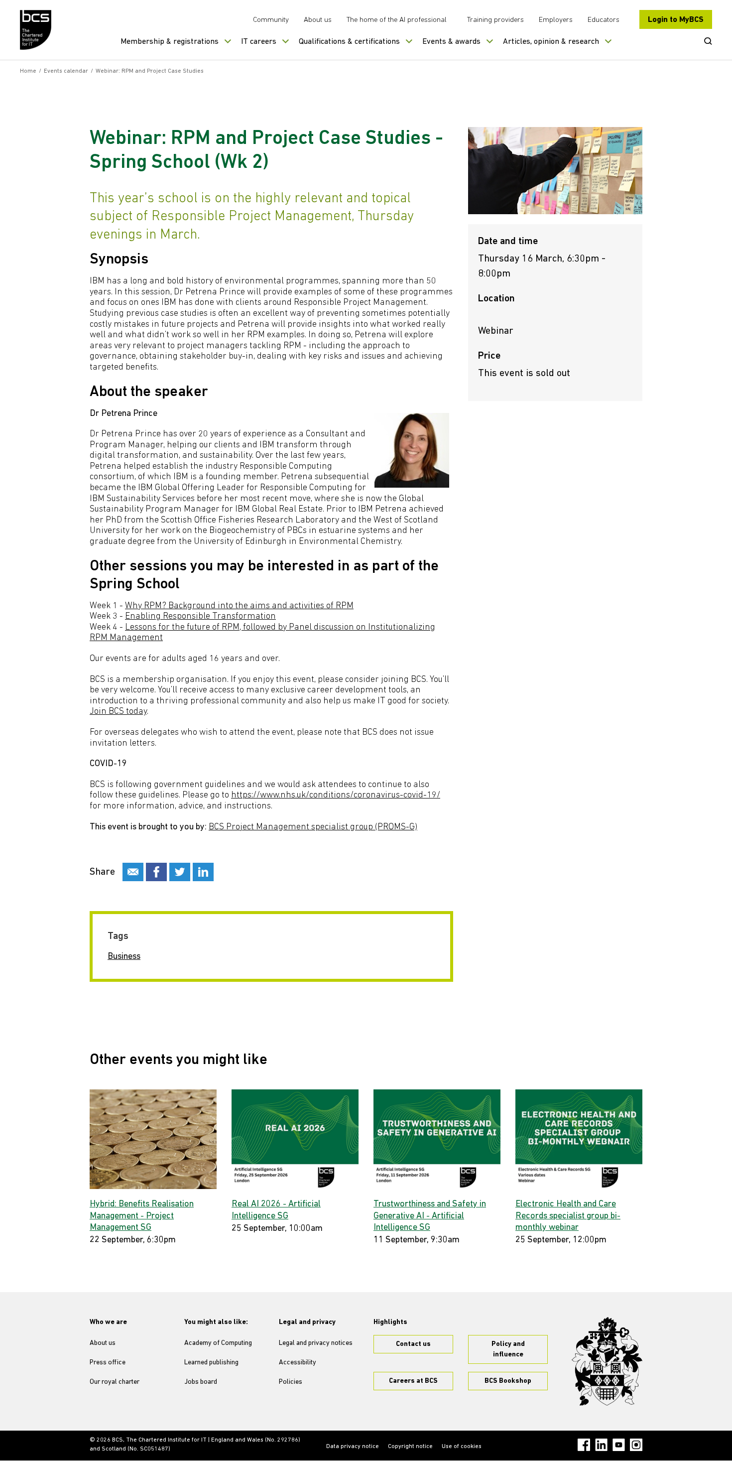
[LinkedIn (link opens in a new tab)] (601, 1445)
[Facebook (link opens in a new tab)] (584, 1445)
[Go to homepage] (36, 30)
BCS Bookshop (508, 1381)
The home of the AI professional (397, 20)
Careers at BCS (413, 1381)
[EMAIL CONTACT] (132, 872)
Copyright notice (410, 1447)
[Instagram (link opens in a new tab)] (636, 1445)
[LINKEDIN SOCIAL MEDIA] (203, 872)
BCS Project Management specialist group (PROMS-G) (313, 827)
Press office (107, 1362)
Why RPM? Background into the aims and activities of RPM (239, 606)
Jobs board (200, 1382)
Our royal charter (114, 1382)
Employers (556, 20)
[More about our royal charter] (607, 1361)
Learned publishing (211, 1362)
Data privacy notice (352, 1447)
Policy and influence (508, 1349)
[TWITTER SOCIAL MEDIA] (179, 872)
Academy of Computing (218, 1343)
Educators (603, 20)
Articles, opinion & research (551, 42)
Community (271, 20)
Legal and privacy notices (316, 1343)
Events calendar (66, 71)
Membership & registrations (170, 42)
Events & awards (451, 42)
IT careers (258, 42)
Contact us (413, 1344)
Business (124, 956)
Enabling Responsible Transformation (200, 616)
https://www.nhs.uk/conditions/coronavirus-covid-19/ (335, 795)
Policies (290, 1382)
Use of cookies (462, 1447)
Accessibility (297, 1362)
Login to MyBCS (676, 20)
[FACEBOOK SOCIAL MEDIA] (156, 872)
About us (318, 20)
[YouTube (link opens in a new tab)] (618, 1445)
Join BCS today (118, 711)
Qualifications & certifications (349, 42)
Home (28, 71)
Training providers (495, 20)
